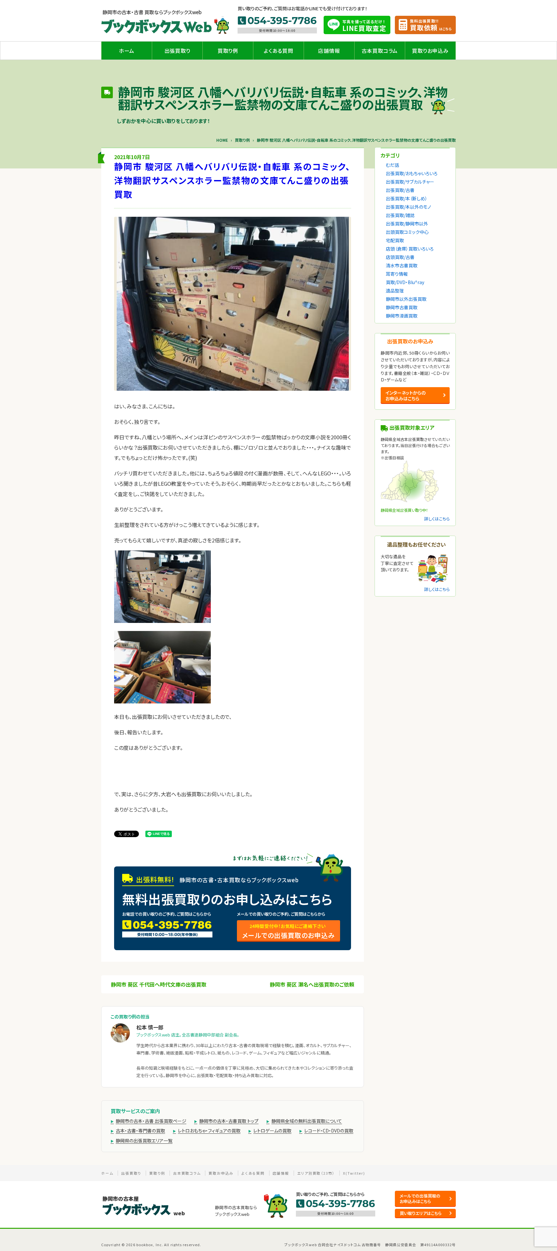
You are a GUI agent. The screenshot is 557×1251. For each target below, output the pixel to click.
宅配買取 (395, 240)
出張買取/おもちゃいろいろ (411, 173)
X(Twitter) (354, 1173)
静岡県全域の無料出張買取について (306, 1121)
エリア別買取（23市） (316, 1173)
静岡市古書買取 (401, 307)
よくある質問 (278, 50)
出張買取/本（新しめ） (406, 198)
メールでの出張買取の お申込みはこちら (420, 1198)
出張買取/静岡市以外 (407, 223)
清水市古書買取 (401, 265)
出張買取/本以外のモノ (408, 207)
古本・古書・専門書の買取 (140, 1130)
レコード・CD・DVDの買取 (328, 1130)
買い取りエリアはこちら (421, 1213)
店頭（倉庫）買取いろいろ (410, 248)
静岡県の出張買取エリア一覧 (144, 1140)
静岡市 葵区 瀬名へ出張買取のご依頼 (312, 984)
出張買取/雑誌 (400, 215)
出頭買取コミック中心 (407, 232)
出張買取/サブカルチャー (410, 181)
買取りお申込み (430, 50)
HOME (222, 140)
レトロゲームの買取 (272, 1130)
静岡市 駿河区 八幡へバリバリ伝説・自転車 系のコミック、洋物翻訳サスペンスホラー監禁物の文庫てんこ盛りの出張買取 (232, 180)
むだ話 (392, 165)
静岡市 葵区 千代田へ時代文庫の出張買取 (158, 984)
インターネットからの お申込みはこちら (405, 395)
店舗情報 (329, 50)
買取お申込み (221, 1173)
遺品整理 (395, 290)
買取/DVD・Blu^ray (405, 282)
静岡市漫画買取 (401, 315)
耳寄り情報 (397, 274)
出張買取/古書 (400, 190)
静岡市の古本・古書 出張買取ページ (151, 1121)
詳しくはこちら (437, 519)
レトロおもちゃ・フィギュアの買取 (209, 1130)
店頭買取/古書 (400, 257)
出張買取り (177, 50)
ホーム (126, 50)
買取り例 (228, 50)
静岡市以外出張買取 (406, 299)
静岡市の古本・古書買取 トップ (229, 1121)
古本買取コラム (380, 50)
